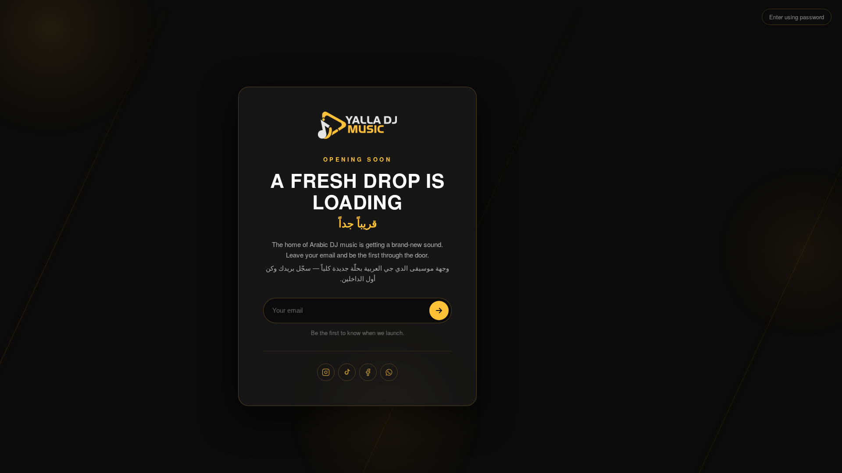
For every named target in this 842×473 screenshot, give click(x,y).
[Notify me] (439, 310)
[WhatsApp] (389, 372)
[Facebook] (368, 372)
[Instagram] (326, 372)
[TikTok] (347, 372)
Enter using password (796, 17)
